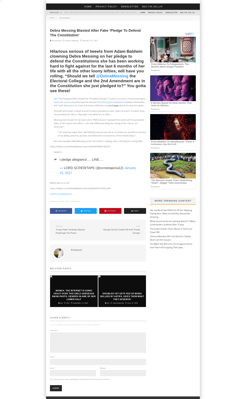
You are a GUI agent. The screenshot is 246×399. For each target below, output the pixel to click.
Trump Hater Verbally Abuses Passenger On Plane (70, 229)
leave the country (62, 102)
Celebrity (54, 201)
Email (52, 368)
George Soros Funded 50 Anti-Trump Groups (121, 229)
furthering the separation (112, 102)
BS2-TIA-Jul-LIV (152, 7)
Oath (62, 201)
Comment (54, 330)
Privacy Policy (106, 7)
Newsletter (130, 7)
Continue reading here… (61, 194)
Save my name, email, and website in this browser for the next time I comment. (81, 379)
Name (53, 357)
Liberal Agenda (72, 41)
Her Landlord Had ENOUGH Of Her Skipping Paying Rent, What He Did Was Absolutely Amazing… (111, 12)
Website (103, 368)
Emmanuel (56, 41)
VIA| (56, 98)
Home (88, 7)
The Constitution (73, 201)
